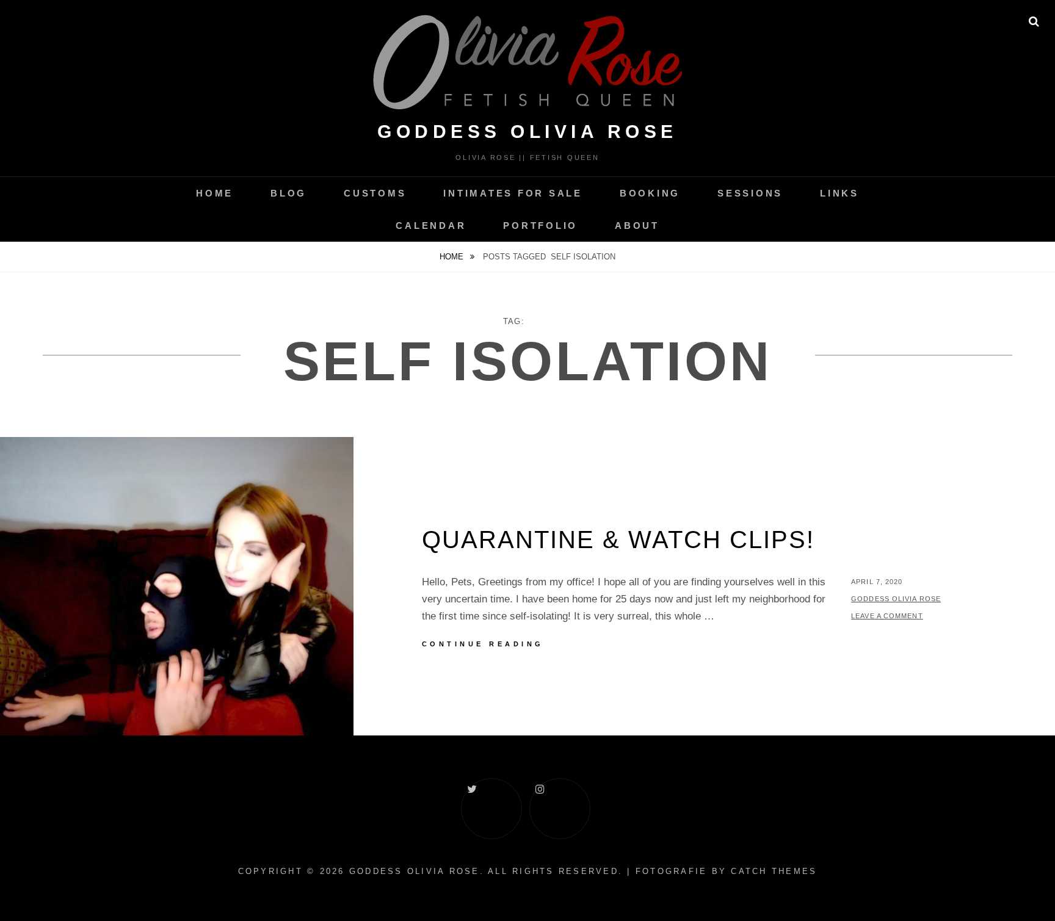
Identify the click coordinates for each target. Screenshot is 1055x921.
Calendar (431, 225)
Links (839, 193)
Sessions (750, 193)
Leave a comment (887, 615)
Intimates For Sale (512, 193)
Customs (375, 193)
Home (214, 193)
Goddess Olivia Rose (896, 598)
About (637, 225)
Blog (288, 193)
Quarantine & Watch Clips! (618, 539)
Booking (650, 193)
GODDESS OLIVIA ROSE (527, 131)
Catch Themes (774, 871)
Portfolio (540, 225)
